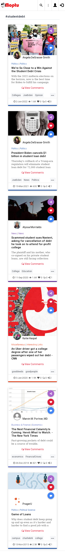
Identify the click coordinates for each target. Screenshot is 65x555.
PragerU (27, 503)
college (39, 538)
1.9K (33, 377)
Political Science (27, 510)
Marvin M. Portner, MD (35, 418)
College (16, 271)
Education (27, 271)
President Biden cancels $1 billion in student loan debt (29, 154)
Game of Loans (21, 514)
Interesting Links (35, 344)
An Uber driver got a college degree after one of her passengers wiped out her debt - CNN (32, 353)
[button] (41, 5)
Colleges (16, 95)
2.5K (34, 544)
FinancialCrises (33, 456)
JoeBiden (28, 95)
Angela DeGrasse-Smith (36, 57)
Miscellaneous (18, 344)
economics (17, 456)
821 (35, 462)
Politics (14, 63)
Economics (37, 424)
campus (16, 538)
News (26, 180)
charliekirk (28, 538)
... (52, 95)
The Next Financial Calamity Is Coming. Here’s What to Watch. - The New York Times (32, 432)
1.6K (33, 101)
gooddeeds (17, 371)
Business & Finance (20, 424)
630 (35, 186)
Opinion (39, 95)
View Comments (34, 87)
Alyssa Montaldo (32, 227)
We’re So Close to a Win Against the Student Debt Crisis (31, 69)
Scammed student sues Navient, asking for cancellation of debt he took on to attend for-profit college (32, 242)
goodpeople (32, 371)
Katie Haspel (30, 338)
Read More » (32, 40)
